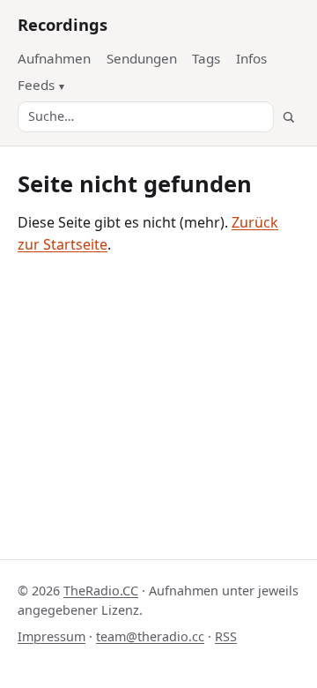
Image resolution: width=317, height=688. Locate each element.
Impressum (51, 636)
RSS (226, 636)
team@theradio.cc (150, 636)
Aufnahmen (54, 58)
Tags (206, 58)
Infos (251, 58)
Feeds (36, 84)
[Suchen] (288, 117)
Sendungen (142, 58)
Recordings (62, 24)
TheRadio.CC (100, 590)
